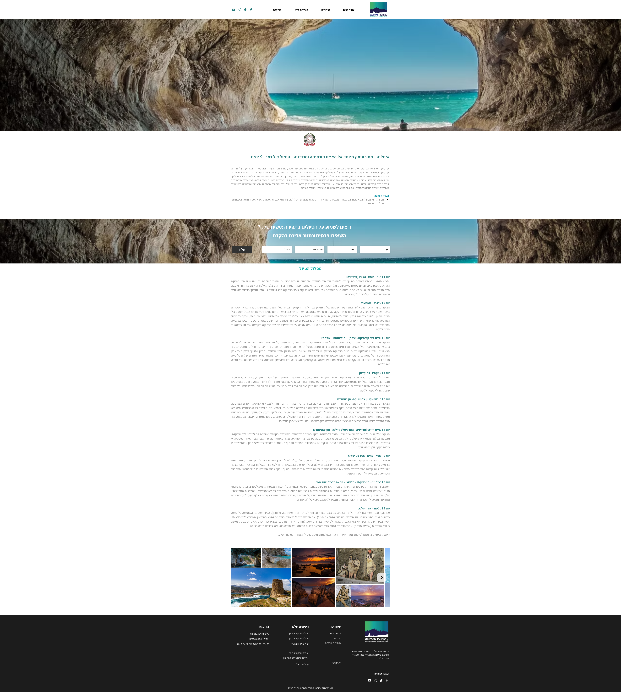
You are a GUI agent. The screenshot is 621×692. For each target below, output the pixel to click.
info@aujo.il (255, 639)
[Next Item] (381, 577)
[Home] (233, 9)
